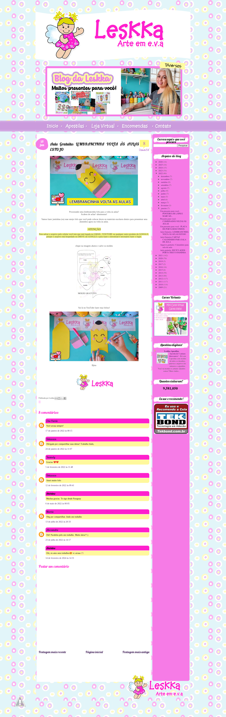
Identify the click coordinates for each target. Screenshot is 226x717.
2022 (161, 173)
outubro (164, 182)
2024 (161, 167)
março (164, 202)
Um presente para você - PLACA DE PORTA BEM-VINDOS (173, 227)
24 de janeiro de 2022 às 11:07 (59, 449)
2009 (161, 287)
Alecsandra (52, 530)
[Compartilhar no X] (61, 398)
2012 (161, 278)
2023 (161, 170)
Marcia (50, 511)
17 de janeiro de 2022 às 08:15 (59, 431)
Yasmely (50, 457)
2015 (161, 269)
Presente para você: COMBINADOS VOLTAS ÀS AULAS (173, 221)
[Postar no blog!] (59, 398)
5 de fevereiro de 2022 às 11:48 (59, 467)
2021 (161, 255)
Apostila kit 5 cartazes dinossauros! (177, 354)
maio (163, 196)
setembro (165, 185)
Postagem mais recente (52, 652)
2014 (161, 272)
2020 (161, 258)
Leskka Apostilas (171, 351)
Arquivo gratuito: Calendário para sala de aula (174, 246)
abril (163, 199)
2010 (161, 284)
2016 (161, 267)
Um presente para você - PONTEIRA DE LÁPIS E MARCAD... (171, 213)
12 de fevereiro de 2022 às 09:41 (60, 485)
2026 (161, 161)
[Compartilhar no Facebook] (64, 398)
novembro (165, 179)
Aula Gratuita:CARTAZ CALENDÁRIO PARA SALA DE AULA (173, 239)
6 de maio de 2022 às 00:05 (57, 503)
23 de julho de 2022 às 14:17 (58, 540)
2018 (161, 261)
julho (163, 190)
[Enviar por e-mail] (56, 398)
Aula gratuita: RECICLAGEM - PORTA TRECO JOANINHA (173, 251)
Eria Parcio (52, 421)
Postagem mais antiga (135, 652)
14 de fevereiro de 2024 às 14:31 (60, 558)
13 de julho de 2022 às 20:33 (58, 522)
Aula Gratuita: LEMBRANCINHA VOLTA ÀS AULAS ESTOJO (174, 233)
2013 (161, 275)
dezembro (165, 176)
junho (163, 193)
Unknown (51, 439)
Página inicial (94, 652)
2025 (161, 164)
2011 (161, 281)
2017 (161, 264)
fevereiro (165, 205)
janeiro (164, 208)
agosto (164, 188)
